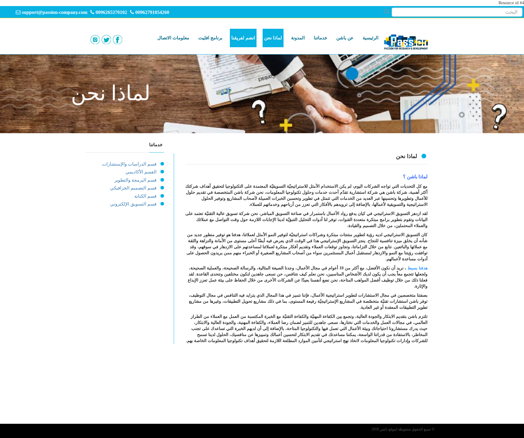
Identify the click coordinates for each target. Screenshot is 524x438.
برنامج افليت (210, 37)
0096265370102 (110, 12)
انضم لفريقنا (243, 37)
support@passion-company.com (54, 12)
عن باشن (345, 37)
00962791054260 (152, 12)
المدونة (298, 37)
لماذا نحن (273, 37)
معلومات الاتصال (173, 37)
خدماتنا (320, 37)
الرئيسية (370, 37)
